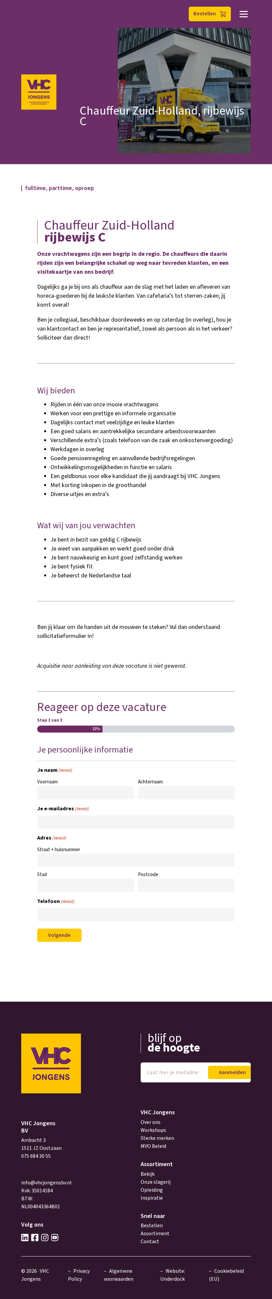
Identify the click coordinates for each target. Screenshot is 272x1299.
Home (49, 156)
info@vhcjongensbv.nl (46, 1182)
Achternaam (150, 781)
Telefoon (56, 901)
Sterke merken (157, 1138)
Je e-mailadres (63, 808)
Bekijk (148, 1174)
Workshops (153, 1130)
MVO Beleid (153, 1146)
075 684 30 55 (36, 1156)
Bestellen (204, 13)
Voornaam (47, 781)
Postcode (148, 874)
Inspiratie (152, 1198)
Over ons (151, 1122)
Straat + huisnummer (58, 849)
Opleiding (152, 1190)
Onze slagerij (155, 1182)
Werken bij (74, 156)
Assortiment (155, 1233)
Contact (150, 1241)
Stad (42, 874)
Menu (243, 14)
